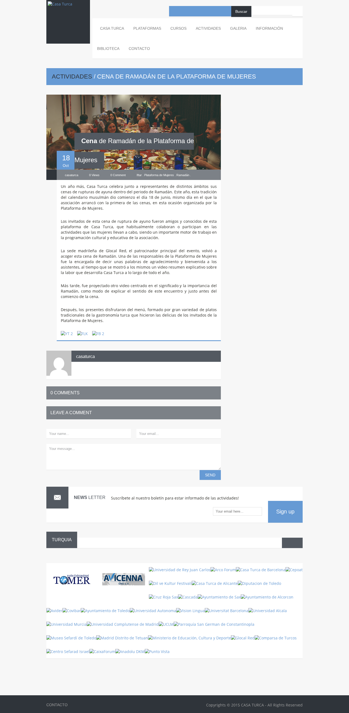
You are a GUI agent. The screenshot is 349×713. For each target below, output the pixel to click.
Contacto (139, 48)
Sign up (285, 512)
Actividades (72, 76)
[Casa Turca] (68, 9)
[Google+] (226, 11)
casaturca (85, 356)
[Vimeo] (215, 11)
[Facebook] (174, 11)
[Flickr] (205, 11)
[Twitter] (195, 11)
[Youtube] (184, 11)
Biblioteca (108, 48)
